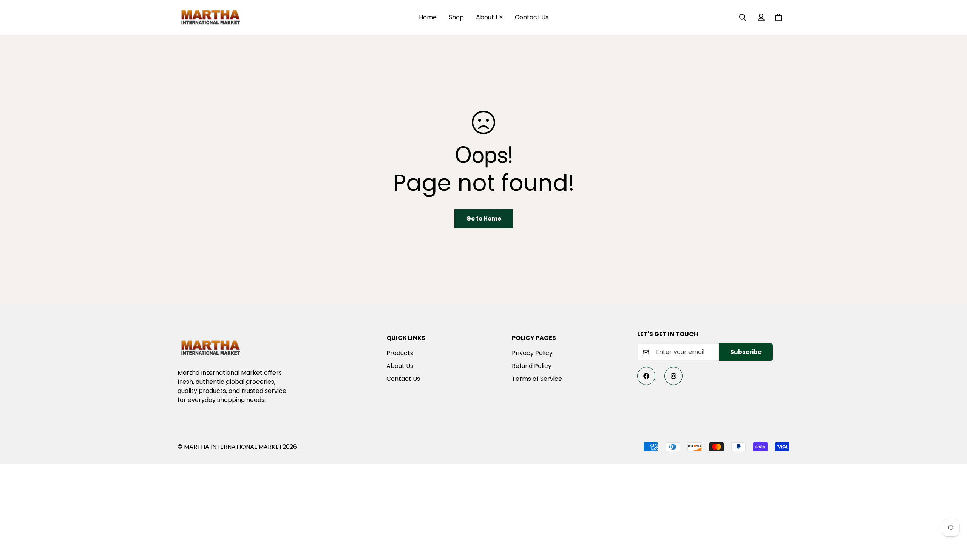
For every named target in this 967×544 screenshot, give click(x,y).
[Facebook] (646, 376)
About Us (489, 17)
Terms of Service (537, 378)
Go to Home (483, 219)
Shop (456, 17)
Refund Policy (531, 366)
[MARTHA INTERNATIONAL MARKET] (211, 17)
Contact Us (531, 17)
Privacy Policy (532, 353)
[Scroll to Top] (952, 503)
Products (399, 353)
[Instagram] (673, 376)
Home (428, 17)
